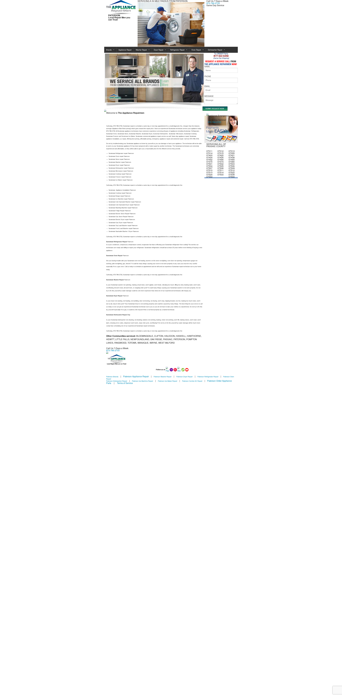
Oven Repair (196, 49)
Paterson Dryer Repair (184, 376)
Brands (109, 49)
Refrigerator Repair (177, 49)
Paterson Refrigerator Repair (207, 376)
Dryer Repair (158, 49)
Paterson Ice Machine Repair (142, 381)
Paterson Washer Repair (163, 376)
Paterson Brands (112, 376)
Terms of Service (125, 383)
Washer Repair (141, 49)
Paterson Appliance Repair (136, 376)
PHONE (207, 76)
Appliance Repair (125, 49)
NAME (207, 66)
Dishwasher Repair (215, 49)
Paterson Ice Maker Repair (167, 381)
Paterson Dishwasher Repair (116, 381)
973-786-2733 (213, 3)
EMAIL (207, 86)
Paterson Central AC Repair (192, 381)
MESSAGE (208, 96)
